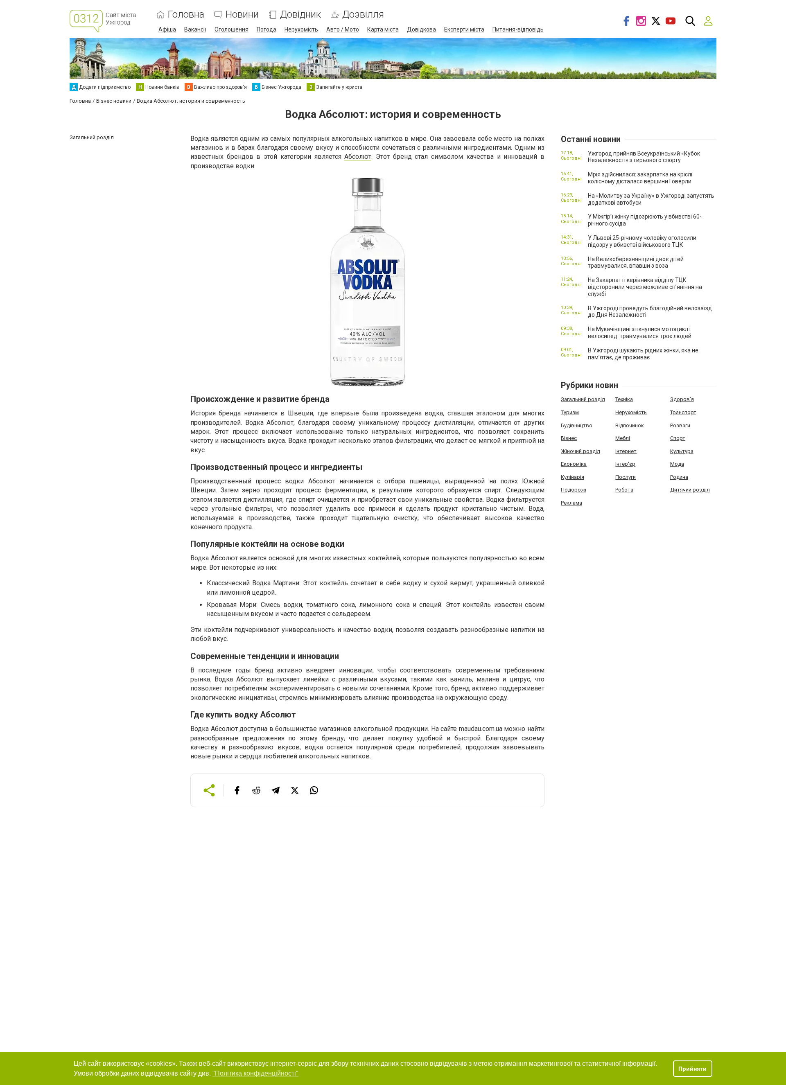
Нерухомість (301, 29)
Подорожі (573, 490)
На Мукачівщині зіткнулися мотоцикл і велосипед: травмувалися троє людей (639, 332)
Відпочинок (629, 425)
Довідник (300, 14)
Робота (624, 490)
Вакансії (195, 29)
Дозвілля (363, 14)
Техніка (624, 399)
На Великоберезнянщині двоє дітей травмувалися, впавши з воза (636, 262)
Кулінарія (572, 477)
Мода (677, 464)
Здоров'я (682, 399)
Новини (242, 14)
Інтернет (626, 451)
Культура (681, 451)
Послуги (625, 477)
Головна (186, 14)
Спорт (677, 438)
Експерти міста (464, 29)
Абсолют (357, 156)
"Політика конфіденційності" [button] (255, 1073)
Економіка (574, 464)
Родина (679, 477)
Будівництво (576, 425)
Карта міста (383, 29)
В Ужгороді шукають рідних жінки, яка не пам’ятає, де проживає (643, 354)
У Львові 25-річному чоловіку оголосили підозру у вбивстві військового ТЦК (642, 241)
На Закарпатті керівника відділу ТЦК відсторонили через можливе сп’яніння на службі (645, 287)
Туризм (570, 412)
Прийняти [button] (692, 1068)
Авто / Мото (342, 29)
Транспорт (683, 412)
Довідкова (421, 29)
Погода (266, 29)
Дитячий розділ (690, 490)
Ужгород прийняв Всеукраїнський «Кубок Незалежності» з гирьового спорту (644, 157)
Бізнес (569, 438)
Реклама (571, 503)
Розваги (680, 425)
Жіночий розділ (580, 451)
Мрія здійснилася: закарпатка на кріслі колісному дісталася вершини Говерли (640, 178)
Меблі (622, 438)
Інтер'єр (625, 464)
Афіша (167, 29)
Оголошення (231, 29)
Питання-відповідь (518, 29)
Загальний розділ (583, 399)
